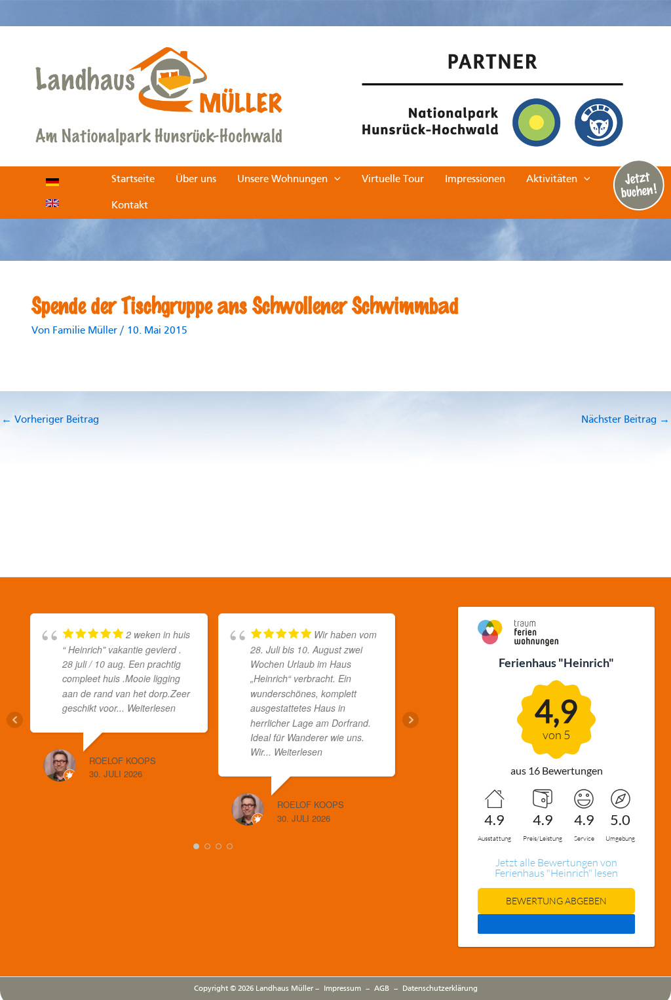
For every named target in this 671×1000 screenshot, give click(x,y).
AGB (381, 989)
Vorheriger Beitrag (50, 420)
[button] (334, 179)
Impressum (342, 989)
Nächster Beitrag (625, 420)
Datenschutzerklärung (440, 989)
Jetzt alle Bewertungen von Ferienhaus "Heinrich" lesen (556, 867)
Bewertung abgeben (556, 900)
